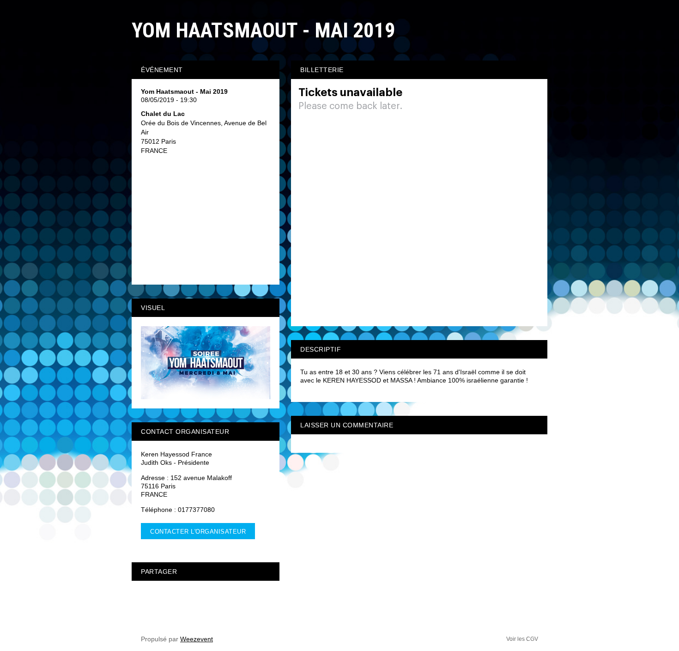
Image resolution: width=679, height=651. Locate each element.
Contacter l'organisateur (198, 531)
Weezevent (196, 639)
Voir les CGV (522, 639)
